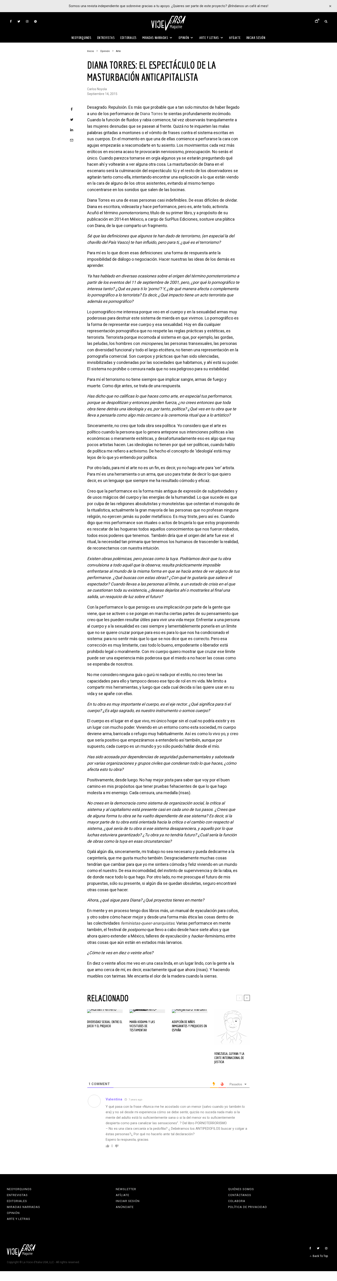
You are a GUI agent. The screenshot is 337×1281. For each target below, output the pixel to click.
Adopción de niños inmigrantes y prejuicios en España (189, 1026)
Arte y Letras (209, 38)
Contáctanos (239, 1195)
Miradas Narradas (155, 38)
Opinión (184, 38)
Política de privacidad (247, 1207)
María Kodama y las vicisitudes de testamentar (142, 1026)
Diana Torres (151, 113)
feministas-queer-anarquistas (147, 923)
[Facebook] (11, 21)
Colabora (236, 1201)
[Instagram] (27, 21)
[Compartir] (71, 109)
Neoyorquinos (81, 38)
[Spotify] (35, 21)
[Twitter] (18, 21)
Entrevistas (106, 38)
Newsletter (126, 1189)
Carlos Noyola (97, 89)
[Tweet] (71, 119)
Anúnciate (125, 1207)
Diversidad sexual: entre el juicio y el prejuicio (104, 1024)
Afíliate (234, 38)
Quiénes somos (241, 1189)
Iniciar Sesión (255, 38)
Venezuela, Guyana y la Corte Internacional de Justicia (229, 1058)
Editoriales (128, 38)
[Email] (71, 140)
